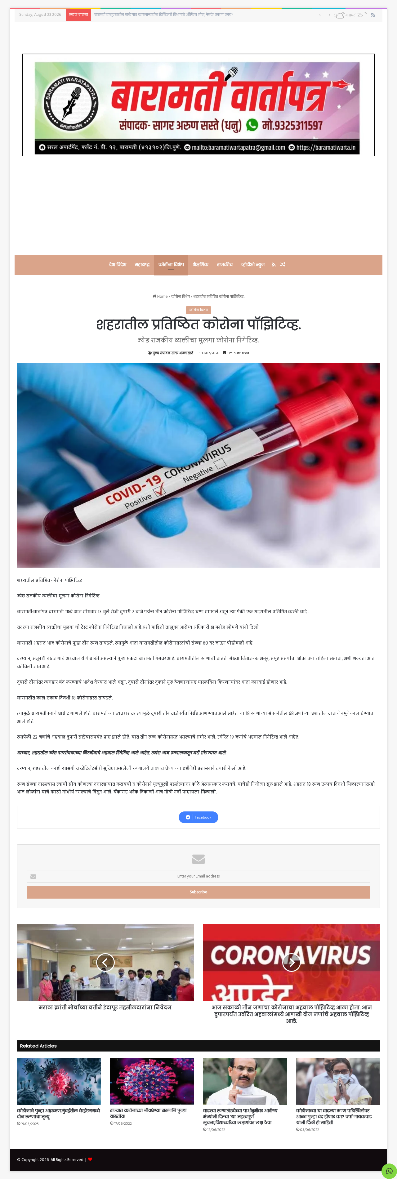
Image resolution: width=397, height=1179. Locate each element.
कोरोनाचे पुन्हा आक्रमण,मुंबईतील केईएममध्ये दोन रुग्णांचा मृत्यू (58, 1114)
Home (162, 296)
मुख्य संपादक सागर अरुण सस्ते (173, 353)
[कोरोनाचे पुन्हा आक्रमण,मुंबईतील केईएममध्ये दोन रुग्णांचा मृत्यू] (59, 1081)
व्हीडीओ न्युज (253, 264)
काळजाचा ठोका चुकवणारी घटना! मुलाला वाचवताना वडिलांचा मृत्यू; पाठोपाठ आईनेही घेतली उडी (161, 14)
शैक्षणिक (200, 264)
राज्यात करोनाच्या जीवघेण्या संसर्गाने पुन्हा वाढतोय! (148, 1113)
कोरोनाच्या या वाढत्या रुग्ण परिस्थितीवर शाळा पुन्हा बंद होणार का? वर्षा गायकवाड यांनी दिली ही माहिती (334, 1117)
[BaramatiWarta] (198, 104)
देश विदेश (117, 264)
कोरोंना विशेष (171, 264)
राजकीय (225, 264)
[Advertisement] (198, 205)
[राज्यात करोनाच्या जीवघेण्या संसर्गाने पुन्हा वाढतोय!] (152, 1081)
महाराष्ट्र (142, 264)
